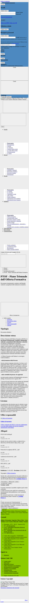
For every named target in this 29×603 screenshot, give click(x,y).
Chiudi (2, 54)
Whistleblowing (8, 570)
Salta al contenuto (5, 1)
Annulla (3, 96)
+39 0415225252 (10, 526)
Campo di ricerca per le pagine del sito (10, 252)
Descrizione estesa (11, 321)
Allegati (9, 325)
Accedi (3, 4)
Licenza (9, 322)
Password (18, 14)
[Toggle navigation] (13, 119)
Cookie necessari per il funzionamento (10, 502)
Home (5, 268)
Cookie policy (7, 561)
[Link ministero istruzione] (8, 2)
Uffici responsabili (11, 324)
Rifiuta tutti (14, 481)
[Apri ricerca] (15, 106)
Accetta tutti (6, 483)
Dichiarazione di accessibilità (11, 567)
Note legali (6, 562)
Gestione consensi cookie (10, 571)
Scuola (5, 269)
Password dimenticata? (6, 17)
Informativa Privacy (9, 564)
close (2, 126)
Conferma (8, 96)
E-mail (17, 37)
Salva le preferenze (13, 508)
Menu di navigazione (14, 315)
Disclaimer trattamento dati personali (10, 587)
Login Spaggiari (15, 43)
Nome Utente (19, 12)
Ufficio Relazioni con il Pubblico (12, 565)
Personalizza (4, 481)
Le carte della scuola (9, 271)
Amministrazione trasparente (11, 573)
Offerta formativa (11, 473)
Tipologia (9, 319)
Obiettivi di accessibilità (10, 568)
